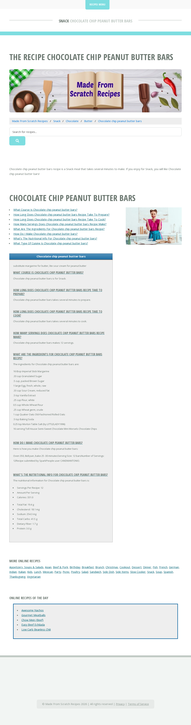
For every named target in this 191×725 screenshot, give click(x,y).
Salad (85, 572)
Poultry (75, 572)
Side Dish (108, 572)
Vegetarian (34, 576)
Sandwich (95, 572)
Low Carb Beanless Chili (36, 629)
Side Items (122, 572)
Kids (29, 572)
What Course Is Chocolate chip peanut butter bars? (45, 209)
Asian (48, 567)
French (163, 567)
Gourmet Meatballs (33, 615)
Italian (22, 572)
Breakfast (88, 567)
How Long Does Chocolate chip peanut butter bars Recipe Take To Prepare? (61, 214)
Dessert (137, 567)
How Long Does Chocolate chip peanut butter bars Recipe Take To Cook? (59, 219)
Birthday (75, 567)
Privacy (120, 704)
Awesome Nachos (32, 610)
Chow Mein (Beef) (32, 620)
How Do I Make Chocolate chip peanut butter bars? (45, 234)
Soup (159, 572)
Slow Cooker (138, 572)
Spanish (168, 572)
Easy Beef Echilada (33, 624)
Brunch (99, 567)
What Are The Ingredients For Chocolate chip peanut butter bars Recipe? (59, 229)
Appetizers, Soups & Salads (26, 567)
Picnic (66, 572)
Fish (155, 567)
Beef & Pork (60, 567)
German (174, 567)
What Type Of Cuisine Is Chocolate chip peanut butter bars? (50, 243)
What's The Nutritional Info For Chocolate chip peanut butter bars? (55, 238)
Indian (13, 572)
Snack (64, 21)
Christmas (112, 567)
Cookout (125, 567)
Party (57, 572)
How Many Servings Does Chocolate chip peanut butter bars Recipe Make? (60, 224)
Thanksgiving (17, 576)
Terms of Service (138, 704)
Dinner (147, 567)
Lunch (37, 572)
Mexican (48, 572)
